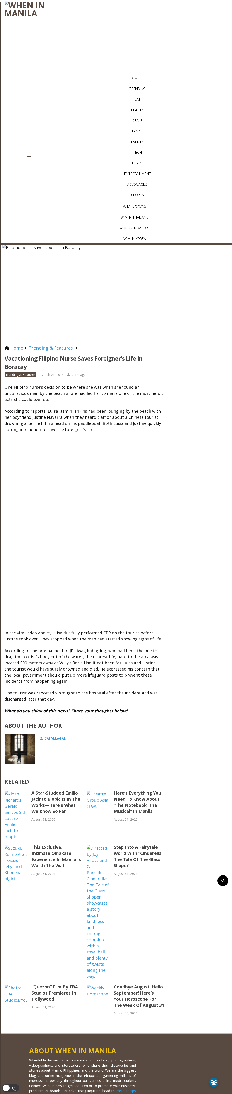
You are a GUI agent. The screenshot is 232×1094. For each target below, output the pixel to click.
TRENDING (137, 89)
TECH (137, 152)
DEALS (137, 120)
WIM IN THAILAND (135, 217)
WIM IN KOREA (134, 238)
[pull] (32, 158)
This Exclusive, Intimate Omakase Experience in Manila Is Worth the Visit (56, 856)
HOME (134, 78)
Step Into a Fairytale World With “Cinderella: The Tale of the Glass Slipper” (138, 856)
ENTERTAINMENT (137, 174)
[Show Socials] (213, 1082)
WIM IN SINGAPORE (134, 228)
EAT (137, 99)
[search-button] (223, 880)
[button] (10, 1088)
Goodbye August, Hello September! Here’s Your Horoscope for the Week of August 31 (139, 996)
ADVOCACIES (137, 184)
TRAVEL (137, 131)
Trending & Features (20, 374)
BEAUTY (137, 110)
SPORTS (137, 195)
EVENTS (137, 142)
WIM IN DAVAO (134, 207)
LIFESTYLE (137, 163)
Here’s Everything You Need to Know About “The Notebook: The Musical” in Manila (137, 802)
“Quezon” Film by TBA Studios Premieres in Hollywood (54, 993)
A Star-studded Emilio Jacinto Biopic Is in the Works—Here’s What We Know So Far (55, 802)
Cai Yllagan (79, 374)
